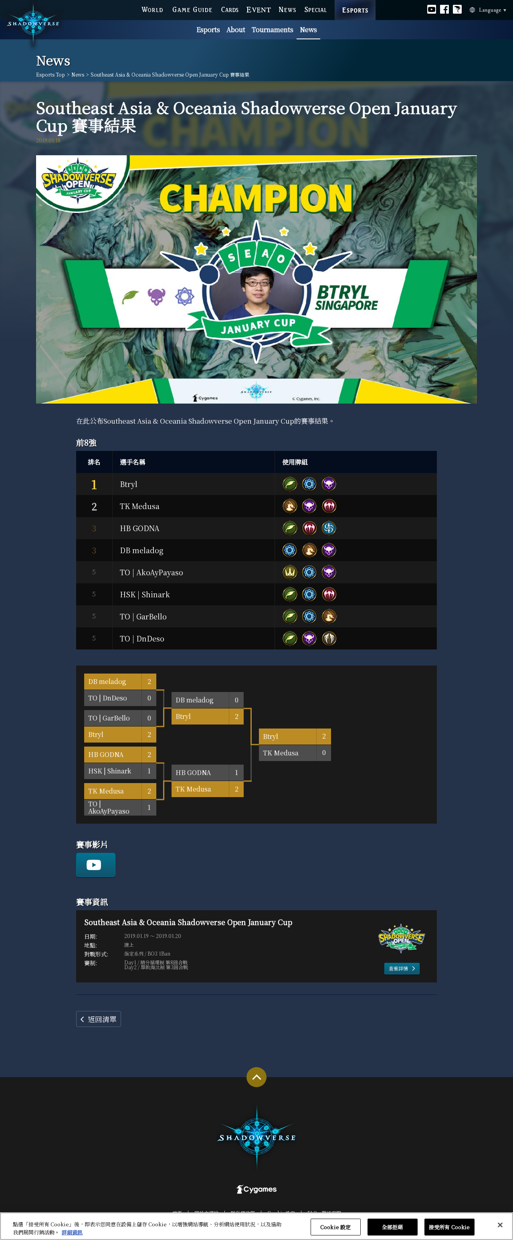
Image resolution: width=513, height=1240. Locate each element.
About (235, 29)
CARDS (229, 9)
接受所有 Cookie (449, 1227)
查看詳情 (398, 968)
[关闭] (500, 1225)
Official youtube (431, 8)
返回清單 (102, 1019)
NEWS (288, 9)
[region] (256, 1226)
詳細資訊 (72, 1232)
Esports (208, 29)
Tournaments (272, 29)
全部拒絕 (392, 1227)
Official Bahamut (457, 8)
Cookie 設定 (335, 1227)
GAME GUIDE (192, 9)
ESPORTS (355, 2)
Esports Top (50, 74)
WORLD (152, 9)
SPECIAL (315, 9)
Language (477, 9)
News (308, 29)
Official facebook (444, 8)
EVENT (259, 9)
